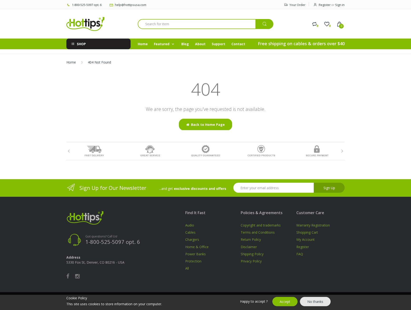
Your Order (297, 5)
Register (325, 5)
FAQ (299, 254)
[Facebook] (67, 276)
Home (71, 62)
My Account (305, 239)
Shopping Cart (307, 232)
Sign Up (329, 188)
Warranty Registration (313, 225)
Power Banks (195, 254)
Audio (189, 225)
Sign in (340, 5)
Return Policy (251, 239)
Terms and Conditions (258, 232)
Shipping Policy (252, 254)
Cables (190, 232)
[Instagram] (77, 276)
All (187, 268)
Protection (193, 261)
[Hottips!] (85, 24)
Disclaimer (249, 247)
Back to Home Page (208, 124)
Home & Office (197, 247)
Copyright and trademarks (261, 225)
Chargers (192, 239)
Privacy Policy (251, 261)
